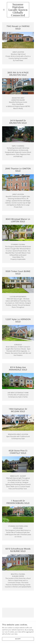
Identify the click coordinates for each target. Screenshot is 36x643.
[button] (4, 9)
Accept (18, 639)
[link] (18, 9)
